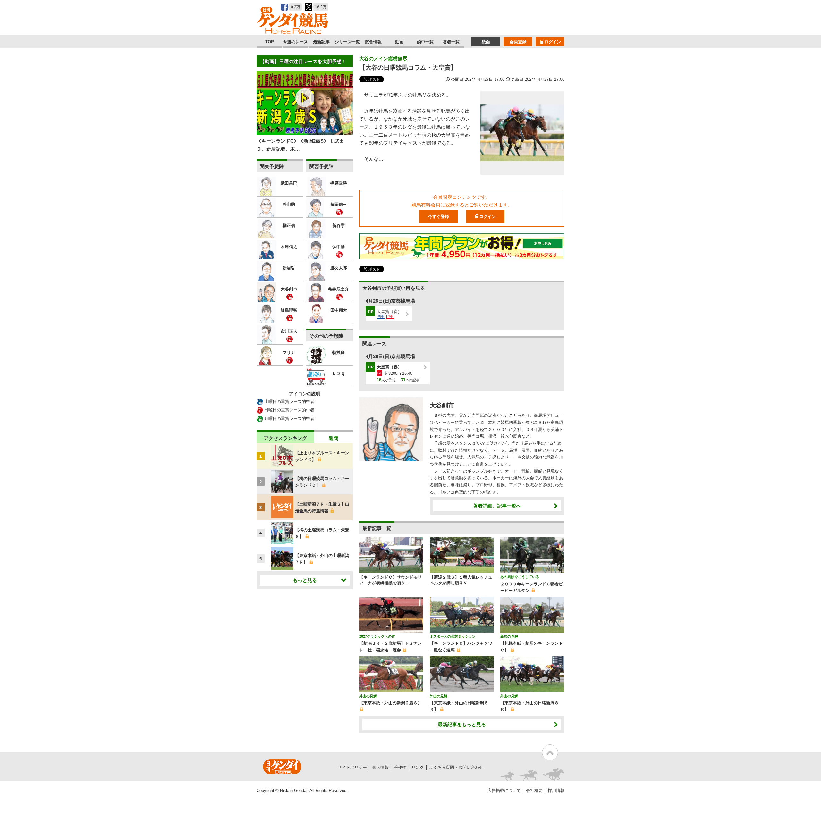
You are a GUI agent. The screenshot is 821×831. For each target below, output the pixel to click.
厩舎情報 (373, 41)
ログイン (552, 41)
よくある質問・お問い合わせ (456, 767)
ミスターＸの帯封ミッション (453, 636)
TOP (269, 41)
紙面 (486, 41)
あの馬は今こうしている (519, 577)
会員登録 (518, 41)
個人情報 (380, 767)
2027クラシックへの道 (377, 636)
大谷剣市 (442, 405)
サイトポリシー (352, 767)
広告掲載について (504, 790)
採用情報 (556, 790)
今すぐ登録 (438, 216)
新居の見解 (509, 636)
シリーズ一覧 (347, 41)
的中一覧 (425, 41)
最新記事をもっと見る (462, 724)
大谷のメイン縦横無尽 (383, 58)
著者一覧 (451, 41)
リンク (417, 767)
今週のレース (295, 41)
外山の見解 (368, 696)
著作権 (400, 767)
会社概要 (534, 790)
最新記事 (321, 41)
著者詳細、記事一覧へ (497, 505)
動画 (399, 41)
